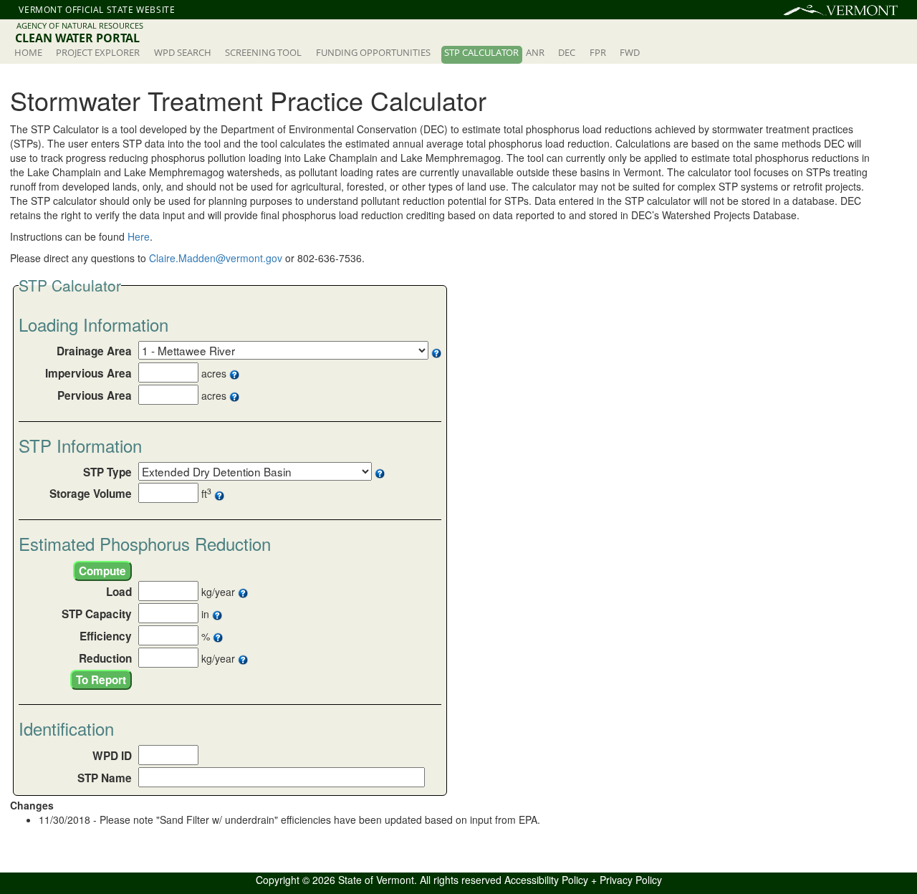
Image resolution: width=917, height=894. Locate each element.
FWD (630, 53)
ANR (535, 53)
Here (139, 236)
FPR (598, 53)
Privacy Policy (631, 880)
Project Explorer (98, 53)
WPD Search (182, 53)
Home (28, 53)
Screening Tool (263, 53)
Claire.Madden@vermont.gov (215, 258)
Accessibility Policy (546, 880)
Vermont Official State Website (97, 10)
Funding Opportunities (373, 53)
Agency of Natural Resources (79, 25)
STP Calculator (481, 53)
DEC (566, 53)
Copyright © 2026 (297, 880)
